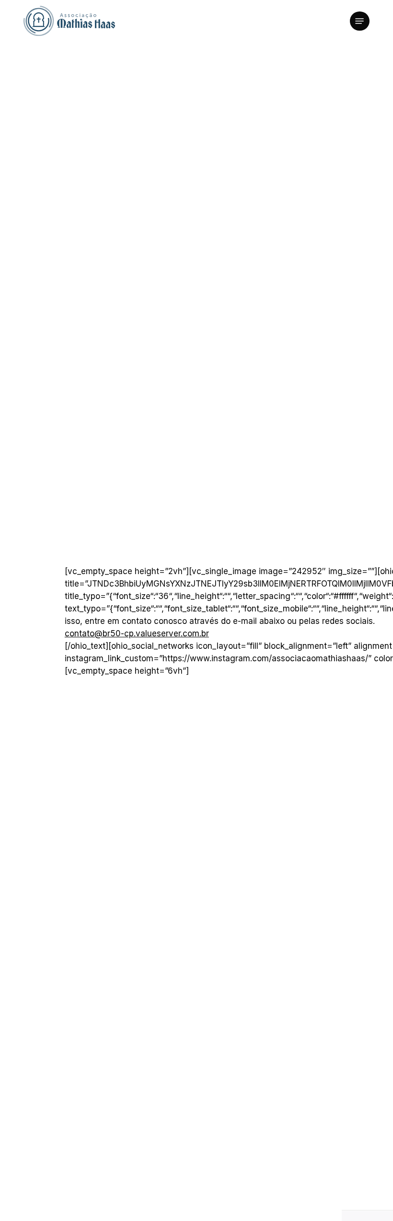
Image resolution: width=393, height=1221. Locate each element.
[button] (359, 21)
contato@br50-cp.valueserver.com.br (137, 633)
